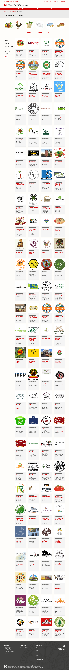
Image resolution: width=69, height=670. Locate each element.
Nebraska (5, 11)
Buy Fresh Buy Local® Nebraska (18, 5)
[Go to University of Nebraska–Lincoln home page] (5, 5)
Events (37, 650)
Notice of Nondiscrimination (22, 667)
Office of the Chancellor (24, 647)
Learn (29, 8)
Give (50, 1)
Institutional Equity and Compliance (13, 667)
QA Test (32, 666)
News (37, 655)
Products (7, 43)
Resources (39, 8)
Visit (44, 1)
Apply (47, 1)
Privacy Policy (28, 667)
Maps (37, 653)
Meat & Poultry (8, 49)
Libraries (37, 652)
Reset (6, 56)
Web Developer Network (27, 666)
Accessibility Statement (37, 666)
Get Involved (49, 8)
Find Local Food (21, 8)
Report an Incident (39, 659)
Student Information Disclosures (40, 667)
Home (10, 8)
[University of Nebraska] (61, 649)
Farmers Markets (60, 8)
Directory (37, 647)
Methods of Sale (9, 46)
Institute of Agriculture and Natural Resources (15, 4)
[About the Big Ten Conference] (63, 646)
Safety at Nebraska (33, 667)
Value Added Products (7, 52)
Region (6, 40)
